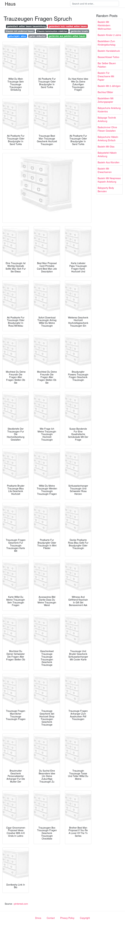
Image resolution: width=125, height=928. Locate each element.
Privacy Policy (67, 918)
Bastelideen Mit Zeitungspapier (105, 100)
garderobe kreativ (79, 31)
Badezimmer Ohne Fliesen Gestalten (107, 129)
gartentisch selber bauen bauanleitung (26, 26)
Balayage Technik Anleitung (107, 119)
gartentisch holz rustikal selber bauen (68, 26)
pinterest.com (21, 903)
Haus (10, 4)
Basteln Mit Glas (106, 146)
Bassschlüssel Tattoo (108, 57)
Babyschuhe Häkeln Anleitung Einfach (108, 138)
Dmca (38, 918)
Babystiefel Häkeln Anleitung (107, 154)
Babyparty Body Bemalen (106, 189)
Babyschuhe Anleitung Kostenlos (109, 109)
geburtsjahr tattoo (17, 36)
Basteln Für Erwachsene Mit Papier (106, 76)
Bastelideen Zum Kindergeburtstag (106, 43)
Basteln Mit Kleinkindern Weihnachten (104, 25)
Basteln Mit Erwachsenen (105, 170)
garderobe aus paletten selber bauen (67, 36)
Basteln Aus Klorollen (108, 162)
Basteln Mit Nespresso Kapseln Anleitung (109, 180)
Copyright (85, 918)
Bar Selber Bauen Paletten (107, 65)
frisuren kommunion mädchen (52, 31)
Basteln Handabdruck (109, 50)
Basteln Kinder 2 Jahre (109, 35)
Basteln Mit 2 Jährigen (109, 86)
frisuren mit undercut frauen (20, 31)
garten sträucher (37, 36)
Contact (51, 918)
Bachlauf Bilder (105, 92)
